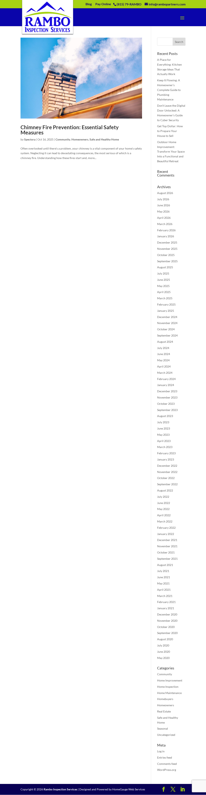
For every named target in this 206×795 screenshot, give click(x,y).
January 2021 (165, 608)
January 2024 (165, 385)
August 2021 (165, 565)
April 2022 (164, 515)
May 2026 (163, 211)
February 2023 (166, 453)
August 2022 (165, 490)
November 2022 (167, 472)
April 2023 (164, 441)
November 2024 (167, 323)
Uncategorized (166, 734)
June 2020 (163, 651)
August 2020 (165, 639)
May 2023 (163, 434)
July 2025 (163, 273)
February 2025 (166, 304)
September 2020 (167, 633)
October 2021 (166, 552)
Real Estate (164, 711)
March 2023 (164, 447)
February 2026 (166, 230)
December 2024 (167, 317)
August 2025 (165, 267)
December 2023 (167, 391)
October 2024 (166, 329)
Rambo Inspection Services (60, 789)
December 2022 (167, 465)
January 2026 (165, 236)
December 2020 (167, 614)
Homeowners (79, 139)
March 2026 (164, 224)
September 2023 (167, 410)
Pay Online (103, 4)
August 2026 (165, 193)
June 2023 (163, 428)
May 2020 (163, 658)
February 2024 (166, 379)
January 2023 (165, 459)
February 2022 (166, 527)
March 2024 (164, 372)
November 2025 (167, 248)
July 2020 (163, 645)
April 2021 (164, 589)
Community (63, 139)
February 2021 (166, 602)
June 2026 (163, 205)
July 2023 (163, 422)
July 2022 (163, 496)
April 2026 (164, 217)
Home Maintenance (169, 693)
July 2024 (163, 348)
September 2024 (167, 335)
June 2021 (163, 577)
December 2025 (167, 242)
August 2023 (165, 416)
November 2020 (167, 620)
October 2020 (166, 627)
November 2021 (167, 546)
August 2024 (165, 341)
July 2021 (163, 571)
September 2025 (167, 261)
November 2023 (167, 397)
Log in (161, 751)
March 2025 (164, 298)
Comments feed (167, 763)
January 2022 (165, 534)
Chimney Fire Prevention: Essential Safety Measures (70, 130)
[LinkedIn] (182, 789)
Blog (88, 4)
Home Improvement (169, 680)
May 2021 (163, 583)
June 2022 (163, 503)
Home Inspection (167, 686)
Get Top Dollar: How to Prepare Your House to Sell (170, 130)
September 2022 (167, 484)
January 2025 (165, 310)
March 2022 (164, 521)
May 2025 (163, 286)
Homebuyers (165, 699)
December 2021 (167, 540)
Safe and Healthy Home (104, 139)
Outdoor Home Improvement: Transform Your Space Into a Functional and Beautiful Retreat (171, 151)
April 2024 (164, 366)
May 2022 (163, 509)
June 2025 (163, 279)
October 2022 (166, 478)
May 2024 (163, 360)
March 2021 (164, 596)
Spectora (29, 139)
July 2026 (163, 199)
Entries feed (164, 757)
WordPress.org (166, 769)
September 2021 (167, 558)
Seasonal (162, 728)
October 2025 (166, 255)
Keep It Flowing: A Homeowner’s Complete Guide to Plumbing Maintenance (169, 89)
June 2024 (163, 354)
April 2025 (164, 292)
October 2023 (166, 403)
